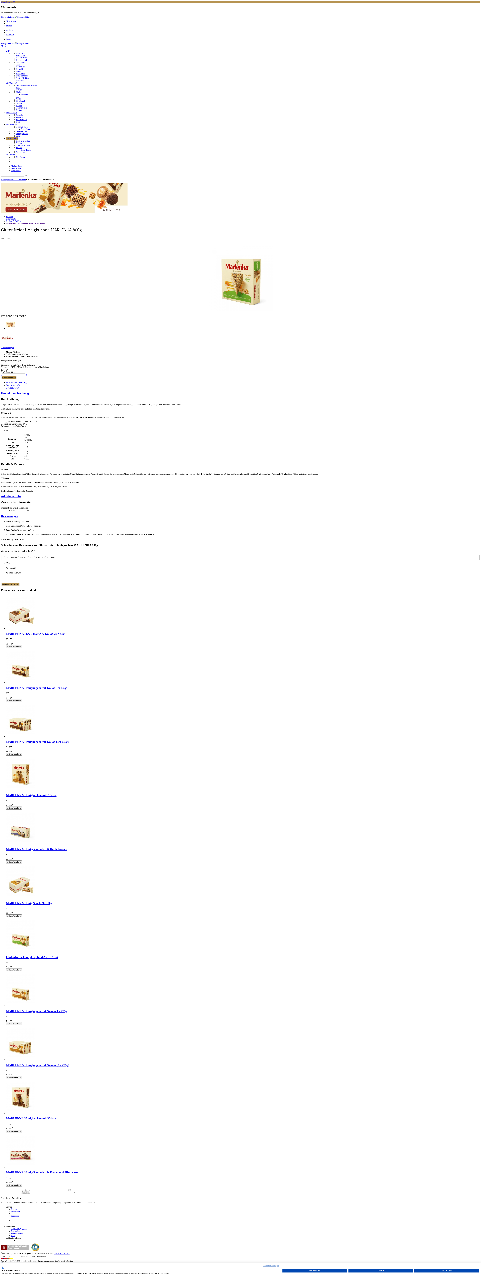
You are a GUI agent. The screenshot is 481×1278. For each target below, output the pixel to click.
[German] (6, 1259)
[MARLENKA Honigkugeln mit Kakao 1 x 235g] (20, 682)
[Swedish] (12, 1259)
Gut (31, 557)
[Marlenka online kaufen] (64, 212)
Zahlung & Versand (19, 1229)
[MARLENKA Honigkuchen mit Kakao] (20, 1113)
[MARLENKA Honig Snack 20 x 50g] (20, 898)
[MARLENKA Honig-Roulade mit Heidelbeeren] (20, 844)
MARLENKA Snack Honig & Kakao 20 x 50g (35, 633)
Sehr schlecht (51, 557)
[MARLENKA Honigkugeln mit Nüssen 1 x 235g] (20, 1006)
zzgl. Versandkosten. (62, 1253)
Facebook (15, 1216)
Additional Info (13, 385)
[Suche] (26, 175)
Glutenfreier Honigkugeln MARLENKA (32, 957)
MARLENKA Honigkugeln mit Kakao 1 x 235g (36, 688)
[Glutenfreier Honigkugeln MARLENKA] (20, 952)
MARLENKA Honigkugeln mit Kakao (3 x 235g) (37, 741)
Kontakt (14, 1209)
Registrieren (11, 39)
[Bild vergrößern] (240, 278)
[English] (2, 1259)
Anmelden (10, 35)
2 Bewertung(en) (7, 348)
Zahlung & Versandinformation (13, 179)
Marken (9, 26)
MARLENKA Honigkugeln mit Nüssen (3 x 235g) (37, 1065)
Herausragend (11, 557)
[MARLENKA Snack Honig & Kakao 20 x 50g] (20, 628)
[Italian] (8, 1259)
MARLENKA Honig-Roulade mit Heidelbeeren (36, 849)
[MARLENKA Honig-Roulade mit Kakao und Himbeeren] (20, 1167)
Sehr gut (23, 557)
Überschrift (11, 568)
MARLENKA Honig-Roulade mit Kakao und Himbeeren (42, 1172)
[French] (4, 1259)
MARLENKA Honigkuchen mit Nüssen (31, 795)
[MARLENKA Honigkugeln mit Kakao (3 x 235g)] (20, 736)
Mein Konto (11, 21)
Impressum (15, 1211)
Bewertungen (12, 387)
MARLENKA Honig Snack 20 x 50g (29, 903)
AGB (13, 1236)
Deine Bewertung (13, 573)
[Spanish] (10, 1259)
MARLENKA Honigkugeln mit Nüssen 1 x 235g (36, 1011)
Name (9, 563)
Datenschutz (16, 1231)
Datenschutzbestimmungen (271, 1266)
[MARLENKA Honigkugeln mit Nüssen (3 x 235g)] (20, 1060)
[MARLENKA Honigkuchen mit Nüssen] (20, 790)
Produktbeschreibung (16, 382)
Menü (4, 46)
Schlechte (39, 557)
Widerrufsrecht (17, 1233)
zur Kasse (10, 30)
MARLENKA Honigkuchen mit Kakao (31, 1118)
